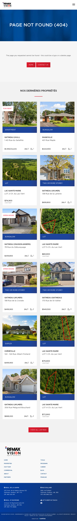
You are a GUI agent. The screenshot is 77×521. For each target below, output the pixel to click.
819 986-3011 (48, 494)
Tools (43, 460)
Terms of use (33, 515)
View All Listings (38, 430)
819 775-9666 (11, 507)
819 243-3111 (11, 494)
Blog (42, 470)
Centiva (42, 518)
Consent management (45, 515)
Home (31, 65)
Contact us (43, 65)
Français (44, 477)
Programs (44, 463)
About (6, 473)
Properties (8, 463)
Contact (44, 473)
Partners (7, 477)
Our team (7, 467)
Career (43, 467)
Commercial (8, 470)
